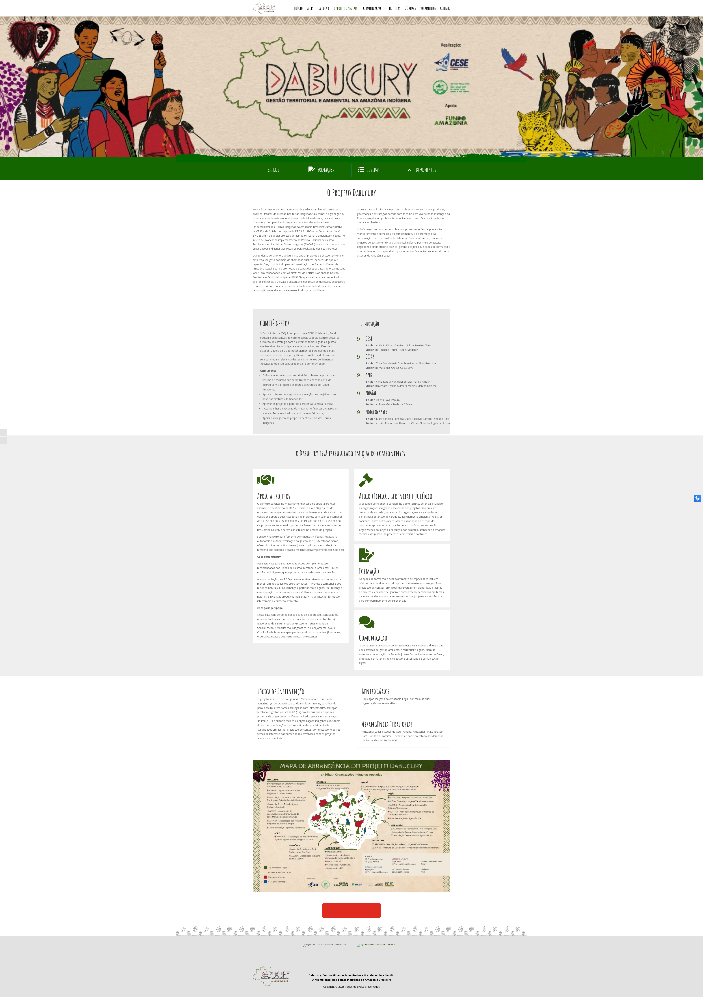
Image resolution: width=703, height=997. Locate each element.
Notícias (394, 9)
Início (298, 9)
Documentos (428, 9)
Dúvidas (410, 9)
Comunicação (372, 9)
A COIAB (324, 9)
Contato (445, 9)
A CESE (311, 9)
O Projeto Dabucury (346, 9)
